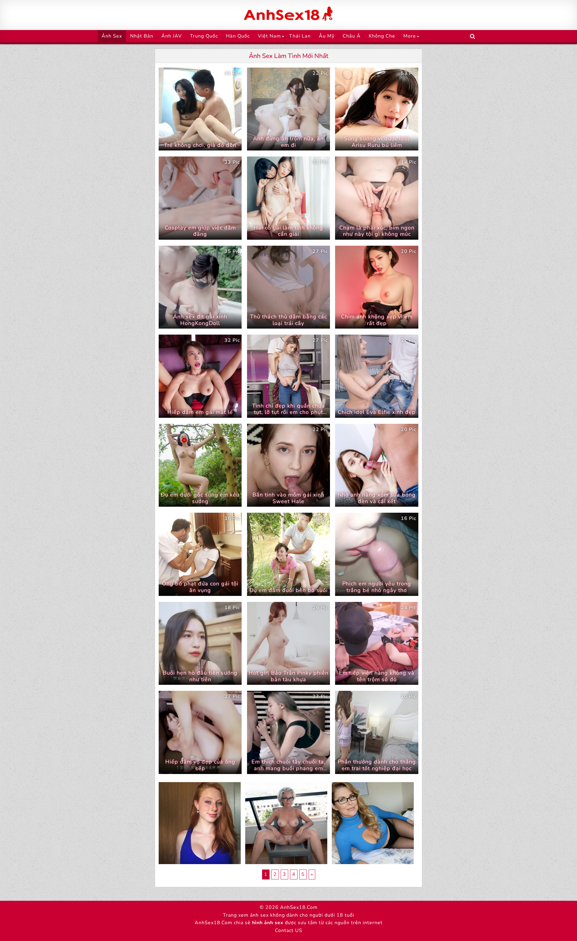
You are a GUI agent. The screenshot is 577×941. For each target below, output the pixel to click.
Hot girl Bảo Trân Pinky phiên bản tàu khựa (288, 676)
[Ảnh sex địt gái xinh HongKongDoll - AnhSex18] (200, 287)
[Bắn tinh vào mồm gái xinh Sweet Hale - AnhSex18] (288, 465)
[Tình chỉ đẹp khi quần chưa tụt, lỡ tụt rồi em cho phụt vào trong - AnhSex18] (288, 376)
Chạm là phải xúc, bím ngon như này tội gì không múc (376, 231)
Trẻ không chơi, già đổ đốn (200, 145)
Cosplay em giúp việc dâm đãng (200, 231)
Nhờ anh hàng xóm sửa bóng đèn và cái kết (377, 498)
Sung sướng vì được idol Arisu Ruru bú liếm (376, 142)
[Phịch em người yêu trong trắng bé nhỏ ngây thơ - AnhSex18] (376, 554)
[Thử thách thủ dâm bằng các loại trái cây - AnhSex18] (288, 287)
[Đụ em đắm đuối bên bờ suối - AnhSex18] (288, 554)
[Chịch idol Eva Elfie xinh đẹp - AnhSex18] (376, 376)
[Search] (472, 36)
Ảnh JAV (171, 36)
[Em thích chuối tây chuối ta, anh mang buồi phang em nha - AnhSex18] (288, 732)
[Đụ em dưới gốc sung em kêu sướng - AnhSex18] (200, 465)
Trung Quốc (204, 36)
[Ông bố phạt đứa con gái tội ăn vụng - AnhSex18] (200, 554)
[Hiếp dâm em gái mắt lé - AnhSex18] (200, 376)
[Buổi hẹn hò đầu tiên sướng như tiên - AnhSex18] (200, 643)
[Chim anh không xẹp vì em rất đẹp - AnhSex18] (376, 287)
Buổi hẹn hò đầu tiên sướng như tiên (200, 676)
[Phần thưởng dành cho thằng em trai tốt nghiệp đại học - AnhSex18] (376, 732)
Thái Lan (300, 36)
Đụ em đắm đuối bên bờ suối (288, 590)
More (409, 36)
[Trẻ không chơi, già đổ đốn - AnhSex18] (200, 109)
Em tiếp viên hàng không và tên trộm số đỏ (376, 676)
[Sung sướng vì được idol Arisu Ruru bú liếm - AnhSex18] (376, 109)
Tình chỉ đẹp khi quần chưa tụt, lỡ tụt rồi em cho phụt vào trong (288, 412)
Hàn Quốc (238, 36)
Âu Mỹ (326, 36)
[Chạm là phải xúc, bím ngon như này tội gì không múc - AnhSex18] (376, 197)
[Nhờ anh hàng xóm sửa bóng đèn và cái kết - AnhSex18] (376, 465)
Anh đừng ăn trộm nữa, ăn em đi (288, 142)
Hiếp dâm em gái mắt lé (200, 412)
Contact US (288, 930)
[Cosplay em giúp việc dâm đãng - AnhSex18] (200, 197)
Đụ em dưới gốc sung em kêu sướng (200, 498)
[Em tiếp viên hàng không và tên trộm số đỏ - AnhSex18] (376, 643)
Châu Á (352, 36)
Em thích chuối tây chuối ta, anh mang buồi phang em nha (288, 768)
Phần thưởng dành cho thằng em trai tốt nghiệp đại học (377, 765)
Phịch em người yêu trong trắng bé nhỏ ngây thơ (376, 587)
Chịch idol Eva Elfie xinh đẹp (377, 412)
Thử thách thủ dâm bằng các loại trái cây (288, 320)
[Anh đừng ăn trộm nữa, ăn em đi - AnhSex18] (288, 109)
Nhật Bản (141, 36)
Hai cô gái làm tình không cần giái (288, 231)
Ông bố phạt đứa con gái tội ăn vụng (200, 587)
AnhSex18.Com (299, 907)
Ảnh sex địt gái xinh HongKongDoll (200, 320)
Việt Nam (269, 36)
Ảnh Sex (112, 36)
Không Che (382, 36)
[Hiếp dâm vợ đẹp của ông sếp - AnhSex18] (200, 732)
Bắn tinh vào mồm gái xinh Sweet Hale (288, 498)
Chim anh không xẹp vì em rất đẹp (377, 320)
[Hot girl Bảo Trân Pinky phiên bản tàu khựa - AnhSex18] (288, 643)
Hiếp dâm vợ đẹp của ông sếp (200, 765)
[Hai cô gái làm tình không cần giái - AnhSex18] (288, 197)
